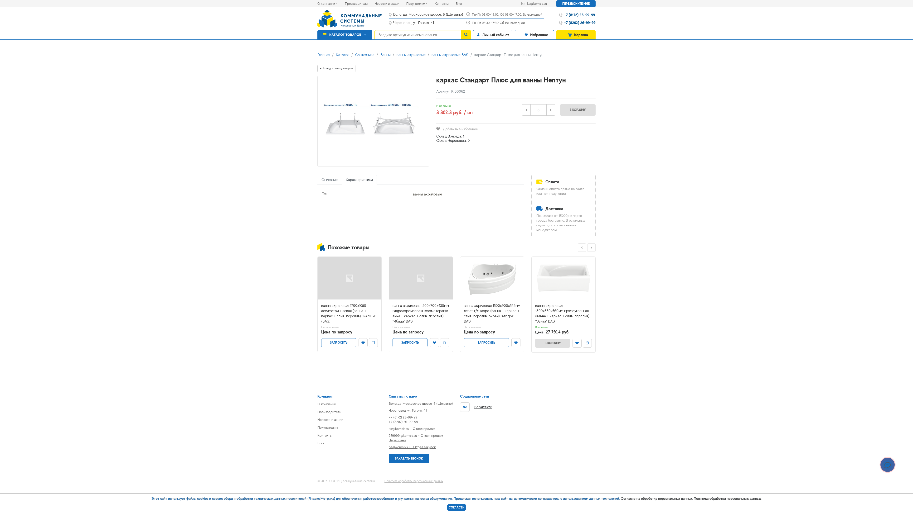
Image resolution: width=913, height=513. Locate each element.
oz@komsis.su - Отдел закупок (412, 447)
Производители (360, 3)
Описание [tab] (329, 180)
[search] (466, 34)
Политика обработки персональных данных (413, 481)
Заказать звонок (409, 458)
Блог (463, 3)
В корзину (578, 110)
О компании (326, 3)
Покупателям (415, 3)
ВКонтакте (483, 407)
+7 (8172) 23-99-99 (403, 417)
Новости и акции (390, 3)
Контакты (445, 3)
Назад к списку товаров (338, 68)
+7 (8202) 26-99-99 (403, 422)
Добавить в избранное (460, 129)
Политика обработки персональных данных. (728, 498)
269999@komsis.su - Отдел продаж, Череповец (416, 437)
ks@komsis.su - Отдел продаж (412, 429)
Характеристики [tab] (359, 180)
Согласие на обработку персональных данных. (657, 498)
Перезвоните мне (576, 3)
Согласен (457, 507)
